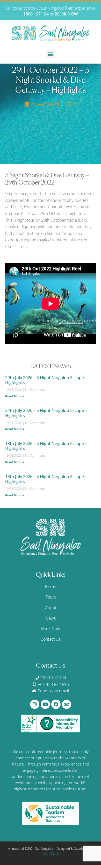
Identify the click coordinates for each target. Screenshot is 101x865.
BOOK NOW (66, 14)
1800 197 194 (36, 14)
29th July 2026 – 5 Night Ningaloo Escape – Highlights (46, 380)
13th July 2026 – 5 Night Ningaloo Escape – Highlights (46, 479)
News (50, 618)
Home (50, 587)
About (50, 607)
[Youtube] (45, 704)
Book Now (50, 628)
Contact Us (51, 639)
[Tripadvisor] (66, 704)
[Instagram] (34, 704)
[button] (50, 54)
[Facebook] (56, 704)
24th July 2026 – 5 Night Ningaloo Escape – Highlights (46, 413)
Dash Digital (50, 853)
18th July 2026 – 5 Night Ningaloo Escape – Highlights (46, 446)
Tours (51, 597)
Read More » (14, 396)
